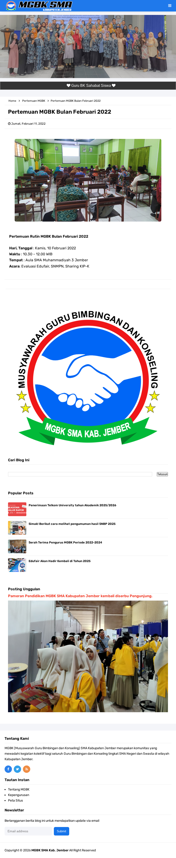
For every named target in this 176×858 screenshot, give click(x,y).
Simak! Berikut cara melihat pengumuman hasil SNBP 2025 (72, 524)
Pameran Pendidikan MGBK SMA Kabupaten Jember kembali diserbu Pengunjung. (80, 596)
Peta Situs (15, 800)
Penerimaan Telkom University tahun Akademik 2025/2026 (72, 505)
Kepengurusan (18, 795)
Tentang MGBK (18, 789)
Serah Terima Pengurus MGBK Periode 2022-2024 (65, 542)
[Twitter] (17, 769)
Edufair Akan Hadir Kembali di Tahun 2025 (60, 561)
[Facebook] (8, 769)
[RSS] (26, 769)
